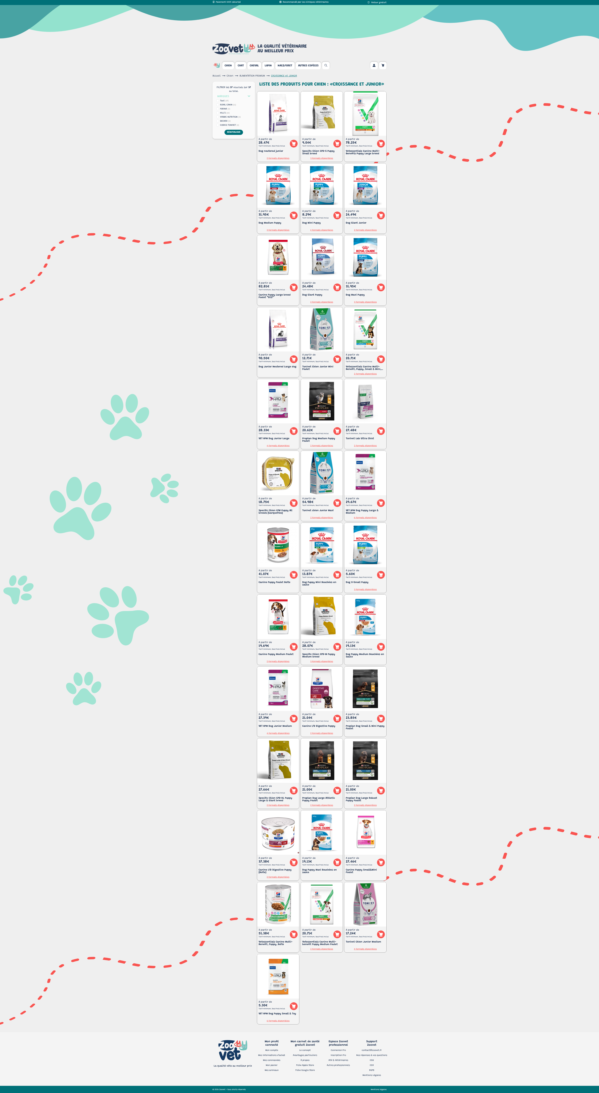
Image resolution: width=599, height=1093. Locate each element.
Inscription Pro (338, 1055)
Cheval (254, 65)
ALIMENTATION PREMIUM (252, 76)
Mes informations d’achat (271, 1055)
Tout (224, 101)
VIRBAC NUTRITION (230, 117)
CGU (372, 1060)
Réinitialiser (233, 132)
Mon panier (272, 1065)
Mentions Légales (372, 1075)
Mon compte (271, 1050)
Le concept (305, 1050)
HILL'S (225, 113)
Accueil (216, 76)
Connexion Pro (338, 1050)
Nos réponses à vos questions (371, 1055)
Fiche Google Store (305, 1070)
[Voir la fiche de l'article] (278, 113)
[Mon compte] (374, 65)
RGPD (371, 1070)
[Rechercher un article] (326, 65)
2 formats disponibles (278, 158)
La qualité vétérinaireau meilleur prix (282, 49)
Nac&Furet (285, 65)
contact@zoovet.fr (372, 1050)
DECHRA (225, 121)
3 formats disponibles (321, 158)
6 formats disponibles (365, 518)
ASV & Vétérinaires (338, 1060)
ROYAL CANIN (228, 105)
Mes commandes (271, 1060)
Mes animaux (272, 1070)
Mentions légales (379, 1090)
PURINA (225, 109)
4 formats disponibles (321, 230)
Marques (223, 96)
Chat (241, 65)
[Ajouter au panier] (294, 144)
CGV (372, 1065)
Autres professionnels (338, 1065)
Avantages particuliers (305, 1055)
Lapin (268, 65)
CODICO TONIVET (229, 125)
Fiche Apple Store (305, 1065)
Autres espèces (308, 65)
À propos (305, 1060)
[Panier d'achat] (383, 65)
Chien (228, 65)
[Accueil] (216, 65)
